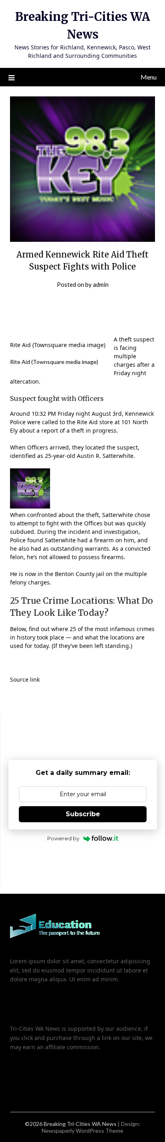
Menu (149, 77)
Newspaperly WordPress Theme (82, 1130)
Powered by (63, 838)
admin (101, 284)
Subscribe (83, 814)
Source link (25, 679)
